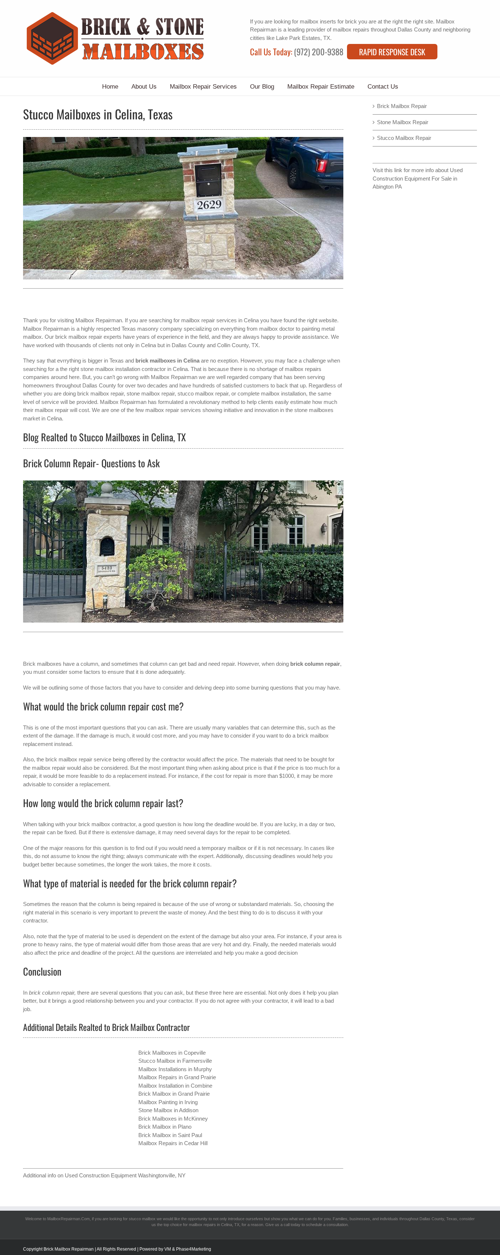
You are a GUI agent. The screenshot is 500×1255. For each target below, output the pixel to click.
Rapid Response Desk (392, 51)
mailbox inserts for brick (328, 21)
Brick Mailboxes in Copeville (172, 1053)
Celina (148, 345)
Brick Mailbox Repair (402, 106)
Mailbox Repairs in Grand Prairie (177, 1077)
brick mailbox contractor (106, 824)
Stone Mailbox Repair (402, 122)
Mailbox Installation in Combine (175, 1086)
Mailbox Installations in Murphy (175, 1069)
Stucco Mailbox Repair (404, 138)
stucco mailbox (142, 1219)
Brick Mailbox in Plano (164, 1127)
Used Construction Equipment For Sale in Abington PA (418, 178)
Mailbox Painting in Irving (168, 1102)
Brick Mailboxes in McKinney (173, 1118)
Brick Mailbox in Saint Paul (170, 1135)
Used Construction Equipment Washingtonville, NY (125, 1175)
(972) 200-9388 (318, 51)
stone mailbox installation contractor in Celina (134, 369)
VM (167, 1249)
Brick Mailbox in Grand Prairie (174, 1094)
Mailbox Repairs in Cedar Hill (173, 1143)
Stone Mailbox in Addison (168, 1110)
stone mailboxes (313, 410)
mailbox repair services (209, 320)
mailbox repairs (351, 29)
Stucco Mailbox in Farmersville (175, 1061)
